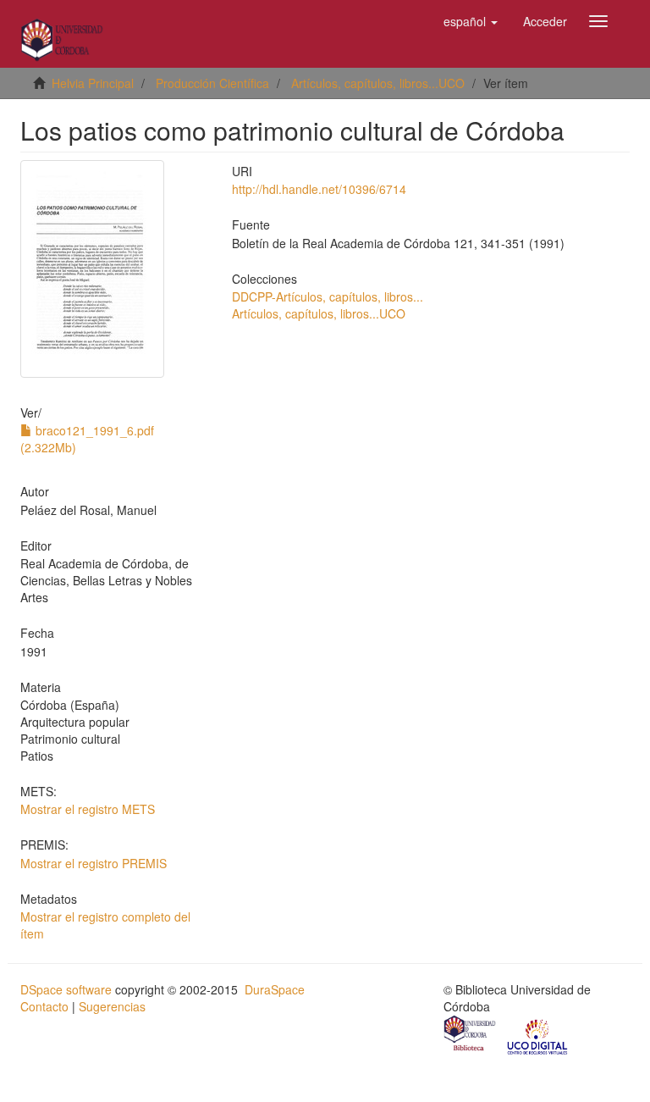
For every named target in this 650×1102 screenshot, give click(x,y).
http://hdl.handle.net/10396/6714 (319, 188)
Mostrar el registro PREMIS (93, 863)
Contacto (44, 1006)
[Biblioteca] (470, 1035)
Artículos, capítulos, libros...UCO (378, 83)
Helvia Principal (93, 83)
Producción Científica (212, 83)
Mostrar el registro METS (87, 808)
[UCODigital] (538, 1035)
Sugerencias (112, 1006)
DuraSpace (275, 989)
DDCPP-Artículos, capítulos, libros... (327, 296)
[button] (470, 21)
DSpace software (66, 989)
